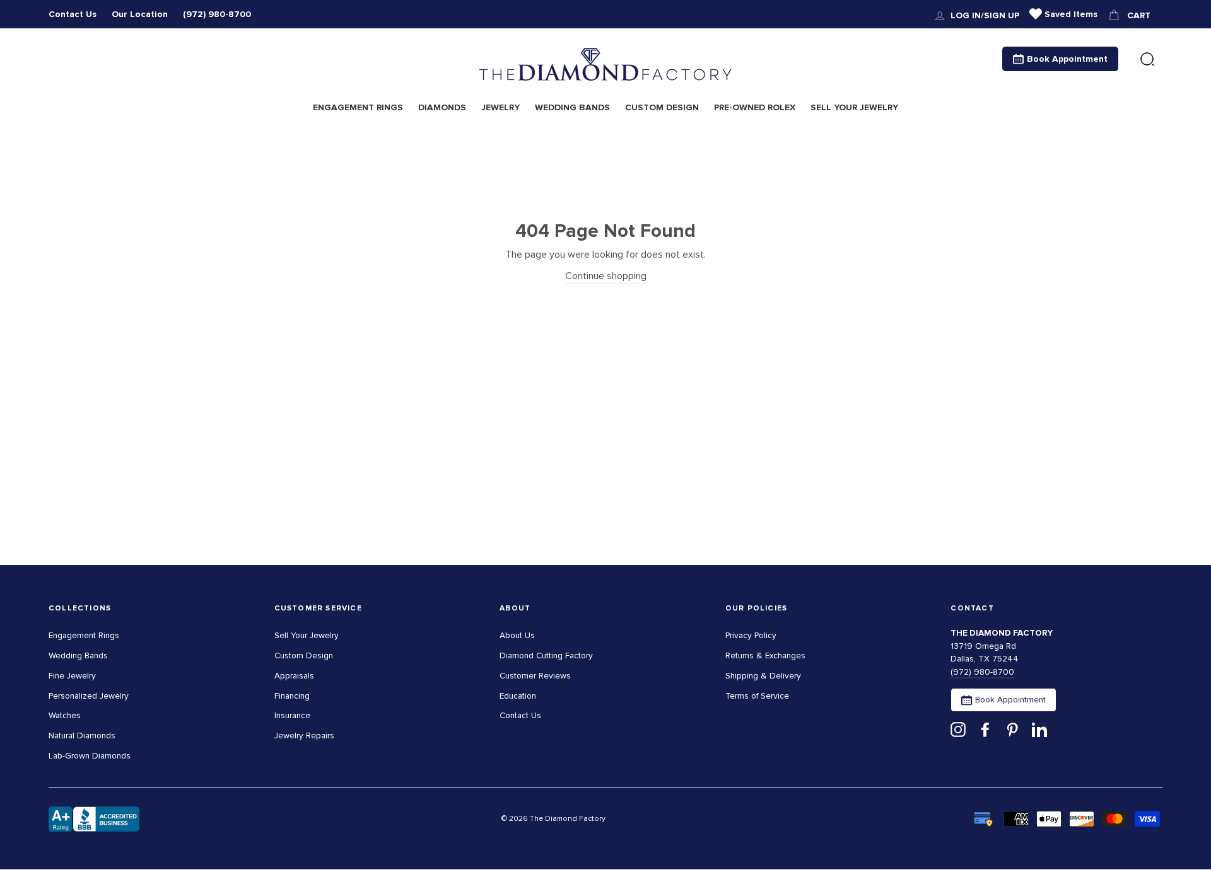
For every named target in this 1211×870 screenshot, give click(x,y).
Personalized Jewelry (89, 695)
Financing (292, 695)
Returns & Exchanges (765, 655)
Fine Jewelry (72, 675)
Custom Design (303, 655)
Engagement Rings (84, 635)
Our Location (140, 14)
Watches (65, 715)
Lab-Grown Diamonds (90, 755)
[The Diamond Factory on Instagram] (958, 728)
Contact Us (73, 14)
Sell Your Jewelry (306, 635)
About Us (517, 635)
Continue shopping (605, 276)
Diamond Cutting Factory (546, 655)
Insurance (292, 715)
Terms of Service (757, 695)
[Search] (1147, 60)
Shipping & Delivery (763, 675)
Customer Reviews (535, 675)
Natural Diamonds (82, 735)
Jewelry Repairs (304, 735)
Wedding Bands (78, 655)
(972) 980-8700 (217, 14)
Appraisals (294, 675)
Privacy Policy (750, 635)
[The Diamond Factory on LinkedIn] (1039, 728)
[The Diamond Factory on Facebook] (985, 728)
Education (518, 695)
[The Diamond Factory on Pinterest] (1012, 728)
